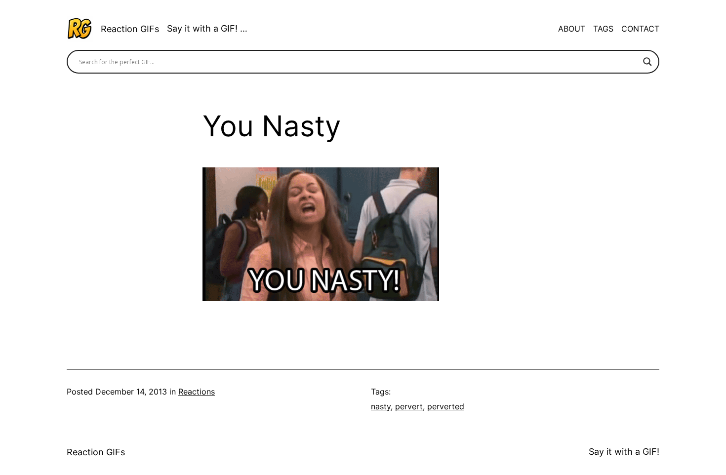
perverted (445, 406)
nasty (381, 406)
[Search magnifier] (647, 62)
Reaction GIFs (130, 29)
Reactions (196, 391)
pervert (409, 406)
